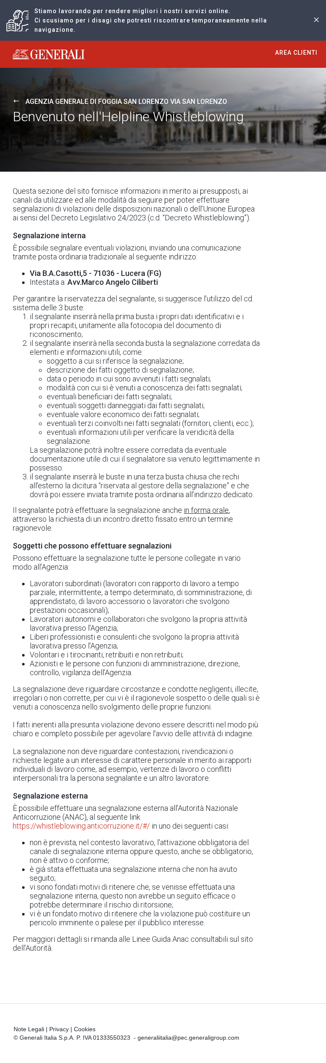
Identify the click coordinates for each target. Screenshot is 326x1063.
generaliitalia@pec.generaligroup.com (188, 1037)
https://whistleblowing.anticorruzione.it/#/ (81, 825)
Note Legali (29, 1029)
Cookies (85, 1029)
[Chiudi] (316, 21)
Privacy (59, 1029)
